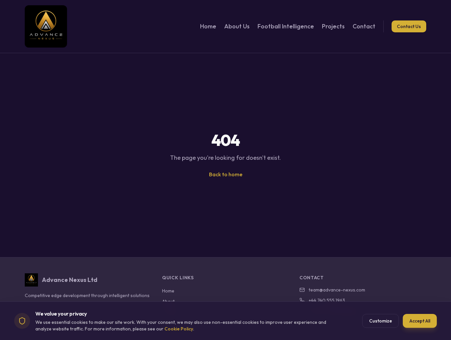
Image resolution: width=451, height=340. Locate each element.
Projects (333, 26)
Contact (364, 26)
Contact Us (409, 26)
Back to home (225, 174)
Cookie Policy (178, 329)
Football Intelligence (286, 26)
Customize (380, 321)
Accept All (419, 321)
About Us (237, 26)
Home (208, 26)
